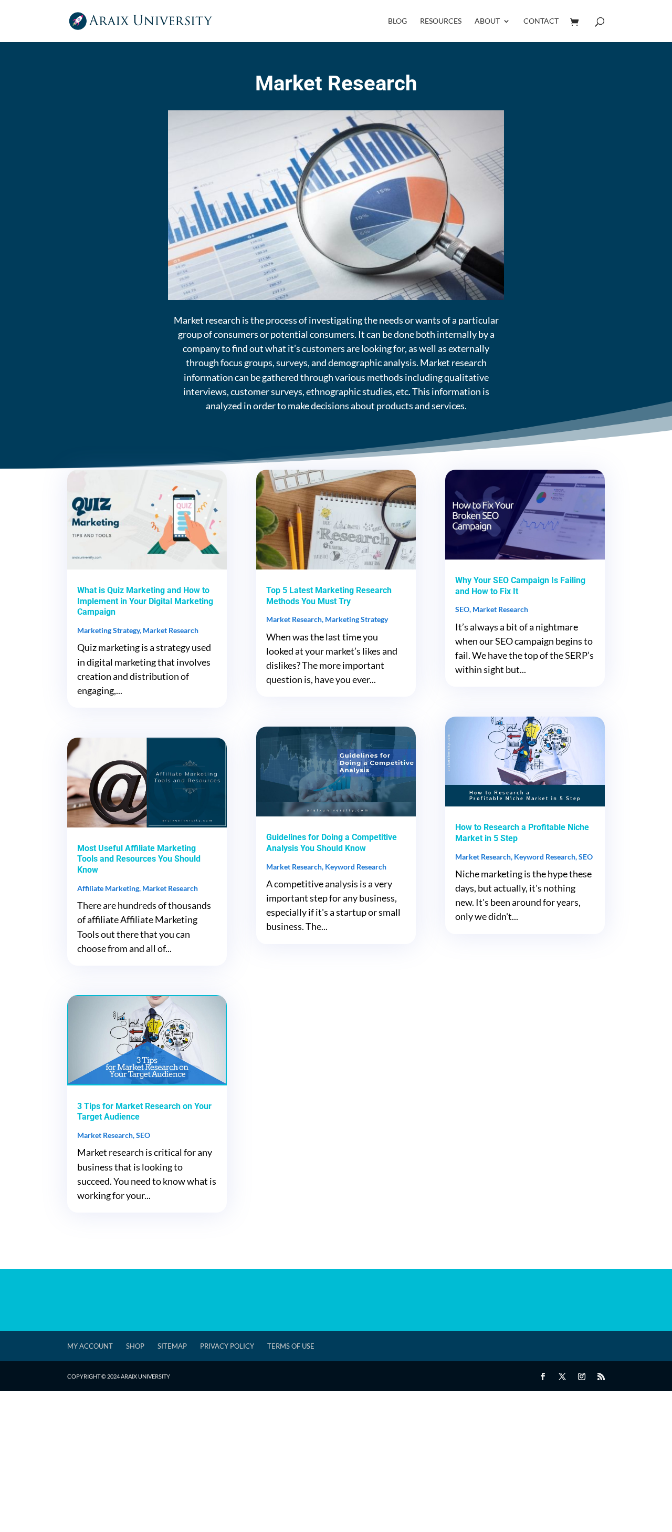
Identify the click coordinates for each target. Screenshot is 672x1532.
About (487, 21)
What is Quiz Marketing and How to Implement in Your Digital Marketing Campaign (145, 601)
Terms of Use (290, 1346)
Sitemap (172, 1346)
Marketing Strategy (108, 630)
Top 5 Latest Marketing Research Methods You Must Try (329, 595)
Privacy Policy (227, 1346)
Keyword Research (355, 866)
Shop (135, 1346)
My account (90, 1346)
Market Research (170, 630)
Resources (440, 21)
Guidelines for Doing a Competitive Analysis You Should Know (331, 842)
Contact (541, 21)
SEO (143, 1135)
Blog (397, 21)
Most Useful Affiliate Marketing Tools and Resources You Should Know (139, 859)
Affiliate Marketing (108, 888)
